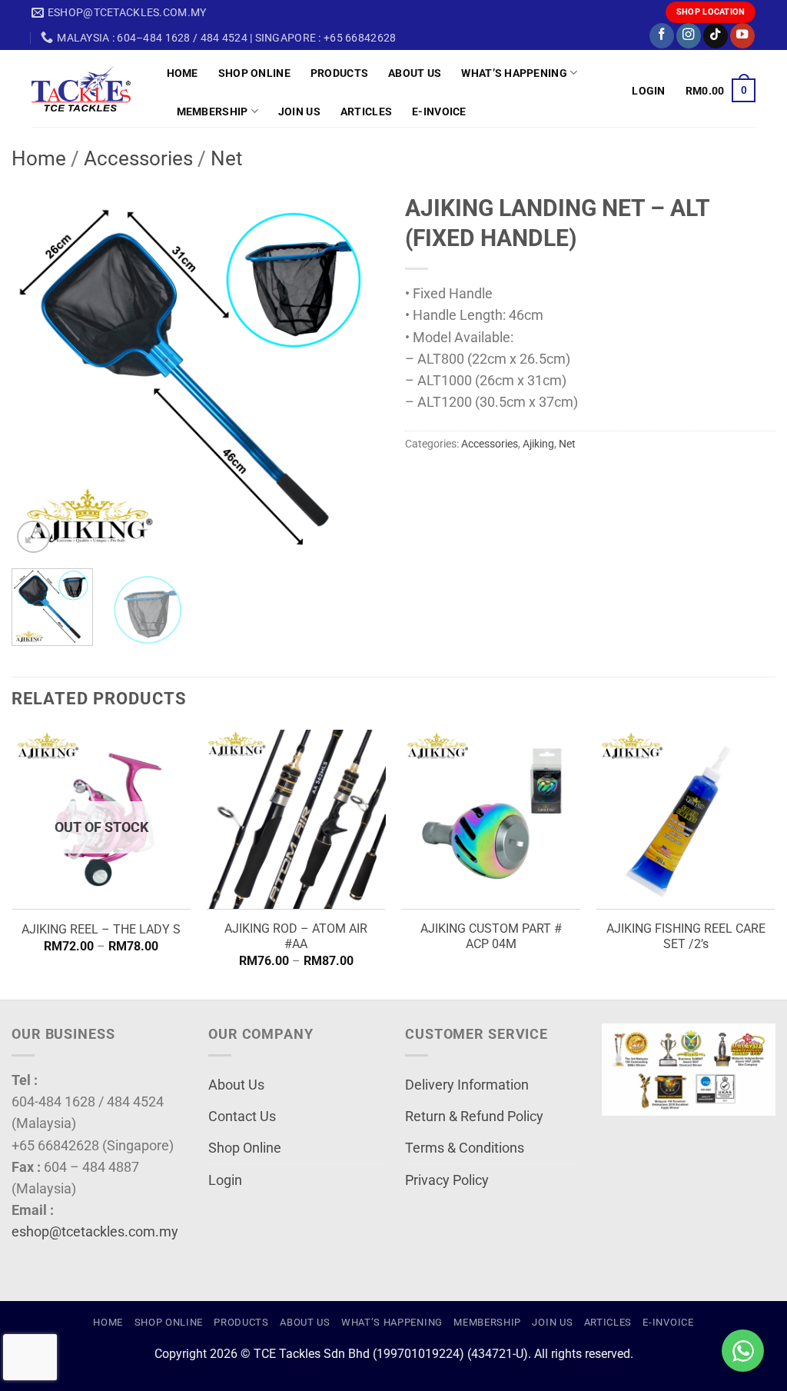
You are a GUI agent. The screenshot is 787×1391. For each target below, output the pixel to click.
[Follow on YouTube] (742, 35)
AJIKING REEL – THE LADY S (101, 929)
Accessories (138, 158)
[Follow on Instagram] (688, 35)
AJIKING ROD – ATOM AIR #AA (295, 936)
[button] (648, 91)
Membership (212, 111)
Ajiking (538, 444)
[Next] (355, 371)
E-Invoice (439, 111)
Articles (366, 111)
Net (227, 158)
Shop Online (254, 73)
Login (225, 1180)
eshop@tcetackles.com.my (95, 1232)
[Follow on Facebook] (661, 35)
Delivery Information (467, 1085)
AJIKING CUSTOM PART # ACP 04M (491, 936)
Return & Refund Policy (474, 1116)
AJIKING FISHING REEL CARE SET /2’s (685, 936)
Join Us (299, 111)
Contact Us (242, 1116)
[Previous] (38, 371)
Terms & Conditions (464, 1148)
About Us (414, 73)
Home (182, 73)
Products (339, 73)
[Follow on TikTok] (715, 35)
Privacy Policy (447, 1180)
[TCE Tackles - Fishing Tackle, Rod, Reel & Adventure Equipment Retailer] (88, 88)
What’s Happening (514, 73)
